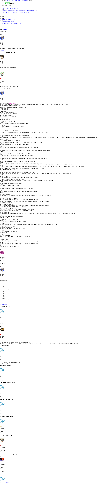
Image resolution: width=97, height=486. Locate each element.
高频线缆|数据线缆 (17, 12)
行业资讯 (13, 23)
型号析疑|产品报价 (6, 8)
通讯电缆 (18, 10)
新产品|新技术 (22, 12)
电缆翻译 (19, 0)
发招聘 (26, 0)
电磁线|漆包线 (9, 10)
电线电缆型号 (16, 0)
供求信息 (14, 8)
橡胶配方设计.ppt (2, 50)
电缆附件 (21, 10)
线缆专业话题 (19, 23)
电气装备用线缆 (13, 10)
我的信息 (12, 0)
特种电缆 (14, 12)
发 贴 (1, 31)
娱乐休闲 (22, 23)
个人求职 (10, 8)
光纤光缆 (23, 10)
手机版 (1, 0)
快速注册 (9, 0)
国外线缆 (3, 12)
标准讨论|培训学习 (12, 19)
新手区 (3, 8)
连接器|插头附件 (11, 12)
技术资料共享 (8, 19)
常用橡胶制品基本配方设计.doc (4, 304)
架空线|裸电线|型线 (4, 10)
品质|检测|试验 (4, 21)
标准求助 (3, 19)
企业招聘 (12, 8)
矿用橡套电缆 (30, 10)
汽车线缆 (5, 12)
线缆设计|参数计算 (9, 23)
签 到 (2, 31)
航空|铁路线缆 (26, 10)
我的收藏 (23, 0)
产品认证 (7, 21)
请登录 (7, 0)
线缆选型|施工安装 (4, 23)
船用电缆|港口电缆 (34, 10)
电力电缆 (16, 10)
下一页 (5, 31)
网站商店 (28, 0)
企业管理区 (15, 23)
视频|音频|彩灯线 (26, 12)
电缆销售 (9, 21)
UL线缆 (8, 12)
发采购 (21, 0)
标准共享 (5, 19)
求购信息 (17, 8)
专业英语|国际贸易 (13, 21)
